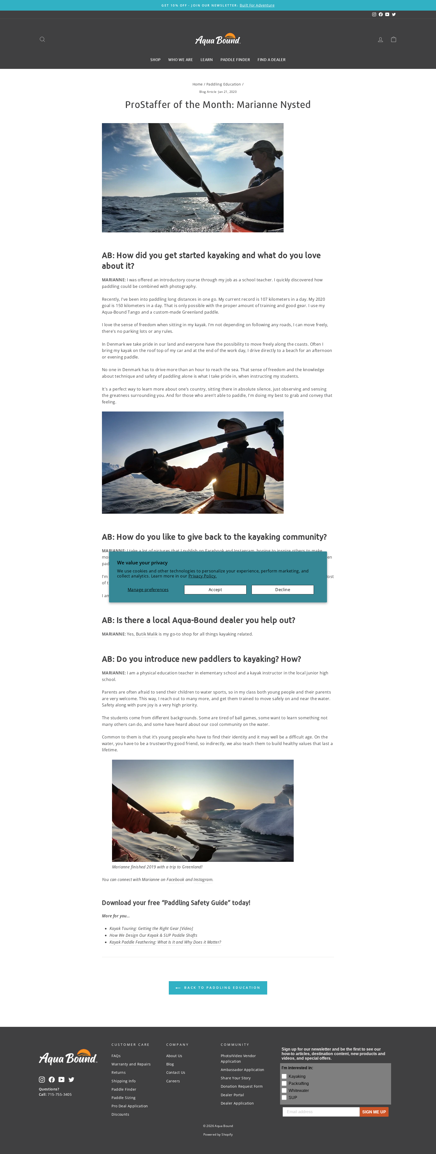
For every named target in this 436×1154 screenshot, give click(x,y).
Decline (282, 589)
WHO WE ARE (180, 59)
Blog (170, 1064)
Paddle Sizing (123, 1097)
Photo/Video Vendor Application (238, 1058)
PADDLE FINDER (235, 59)
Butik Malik (146, 634)
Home (198, 84)
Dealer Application (237, 1103)
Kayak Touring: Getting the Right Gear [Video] (151, 928)
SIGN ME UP (374, 1112)
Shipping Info (123, 1081)
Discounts (120, 1114)
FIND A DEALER (272, 59)
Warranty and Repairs (131, 1064)
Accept (215, 589)
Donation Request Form (242, 1086)
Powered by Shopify (218, 1134)
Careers (173, 1081)
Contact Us (175, 1072)
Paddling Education (223, 84)
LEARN (207, 59)
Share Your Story (236, 1078)
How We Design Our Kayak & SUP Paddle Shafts (153, 935)
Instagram (203, 879)
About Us (174, 1055)
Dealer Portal (232, 1094)
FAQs (116, 1055)
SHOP (155, 59)
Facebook (175, 879)
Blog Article (208, 92)
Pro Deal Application (130, 1106)
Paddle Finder (124, 1089)
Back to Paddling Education (221, 987)
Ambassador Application (242, 1069)
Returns (119, 1072)
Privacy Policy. (202, 576)
